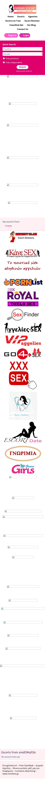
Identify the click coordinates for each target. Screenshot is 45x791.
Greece (8, 225)
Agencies (32, 16)
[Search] (33, 35)
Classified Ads (16, 25)
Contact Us (22, 29)
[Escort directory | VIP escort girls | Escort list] (22, 9)
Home (11, 16)
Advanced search (24, 71)
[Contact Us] (39, 35)
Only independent (13, 62)
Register (12, 35)
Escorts (20, 16)
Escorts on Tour (13, 20)
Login (26, 35)
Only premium (12, 58)
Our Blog (31, 25)
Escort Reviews (32, 20)
